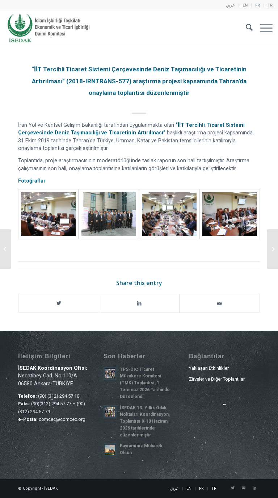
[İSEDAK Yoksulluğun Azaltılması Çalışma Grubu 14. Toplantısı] (5, 249)
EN (245, 5)
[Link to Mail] (243, 488)
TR (270, 5)
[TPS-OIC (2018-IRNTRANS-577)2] (109, 214)
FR (257, 5)
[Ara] (246, 27)
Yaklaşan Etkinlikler (209, 368)
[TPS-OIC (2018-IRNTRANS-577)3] (169, 214)
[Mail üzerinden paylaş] (220, 303)
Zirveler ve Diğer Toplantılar (217, 379)
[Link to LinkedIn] (254, 488)
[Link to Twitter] (232, 488)
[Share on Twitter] (58, 303)
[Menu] (263, 27)
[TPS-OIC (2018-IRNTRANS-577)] (48, 214)
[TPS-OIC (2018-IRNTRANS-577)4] (229, 214)
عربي (230, 5)
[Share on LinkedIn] (139, 303)
